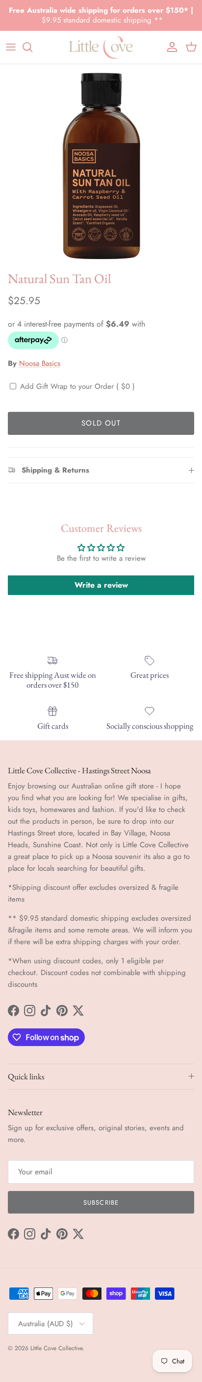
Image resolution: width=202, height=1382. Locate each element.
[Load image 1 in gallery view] (101, 165)
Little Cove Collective (56, 1348)
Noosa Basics (39, 363)
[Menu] (11, 47)
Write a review (101, 585)
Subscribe (100, 1202)
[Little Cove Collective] (101, 47)
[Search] (32, 47)
